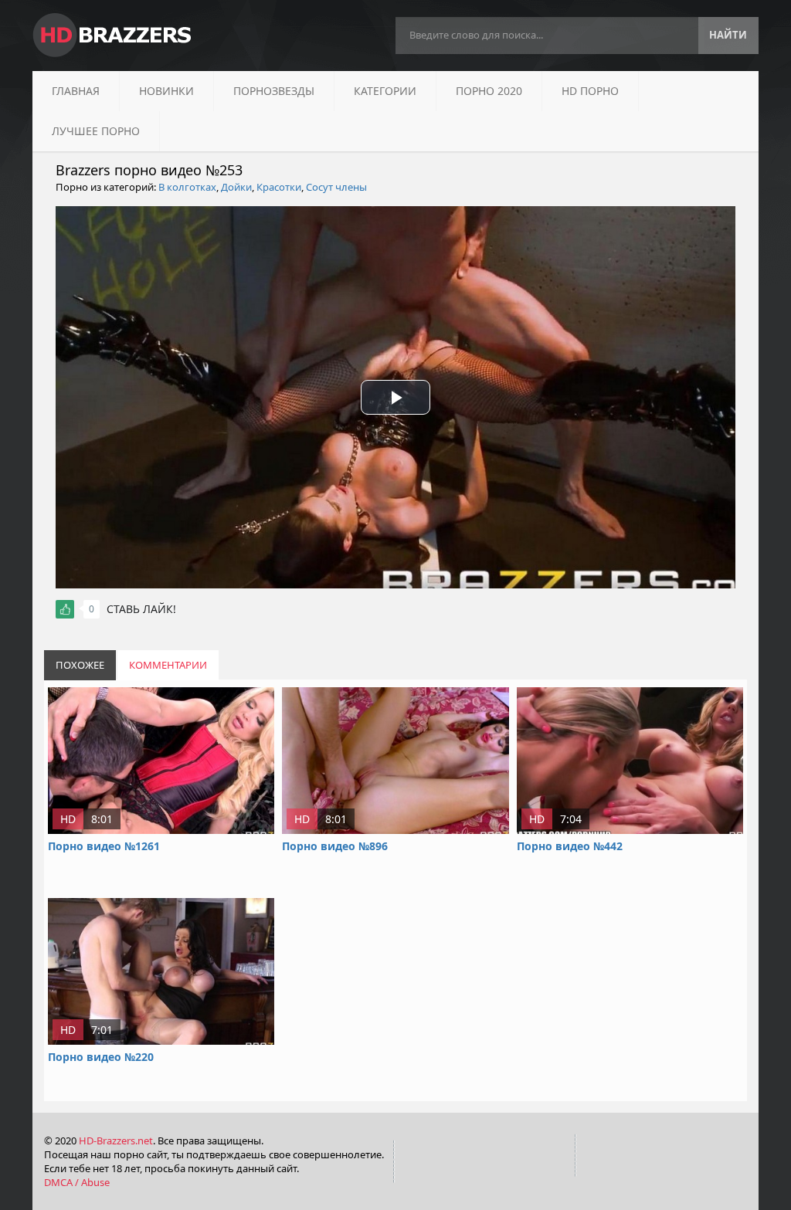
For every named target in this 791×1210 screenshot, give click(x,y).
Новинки (166, 90)
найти (728, 35)
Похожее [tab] (80, 665)
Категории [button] (385, 90)
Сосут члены (336, 187)
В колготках (187, 187)
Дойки (236, 187)
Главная (76, 90)
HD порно (590, 90)
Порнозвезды (273, 90)
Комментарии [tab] (168, 665)
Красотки (278, 187)
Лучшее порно (96, 131)
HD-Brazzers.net (116, 1140)
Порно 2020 (489, 90)
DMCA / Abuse (77, 1182)
